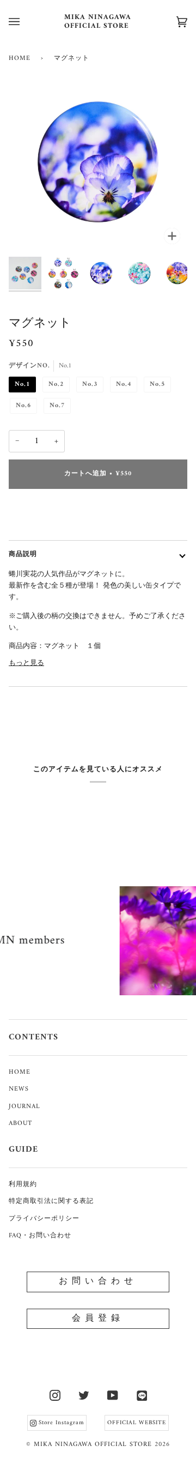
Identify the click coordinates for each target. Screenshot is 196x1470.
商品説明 (23, 554)
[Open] (25, 22)
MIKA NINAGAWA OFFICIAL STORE (93, 1444)
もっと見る (26, 663)
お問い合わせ (98, 1281)
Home (19, 58)
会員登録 (98, 1318)
